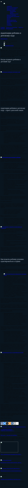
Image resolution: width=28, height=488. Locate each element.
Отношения (13, 11)
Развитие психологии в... (7, 430)
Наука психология (11, 20)
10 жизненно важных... (7, 429)
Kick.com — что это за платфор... (9, 435)
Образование (4, 38)
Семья (11, 12)
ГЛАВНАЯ (9, 6)
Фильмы (9, 17)
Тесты (8, 18)
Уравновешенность (21, 426)
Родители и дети (14, 13)
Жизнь (9, 426)
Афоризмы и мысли (12, 21)
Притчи (8, 22)
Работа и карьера (11, 15)
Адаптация (4, 426)
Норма (13, 426)
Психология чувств (11, 8)
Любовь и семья (11, 10)
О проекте (9, 25)
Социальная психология (13, 16)
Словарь (9, 23)
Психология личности (12, 7)
